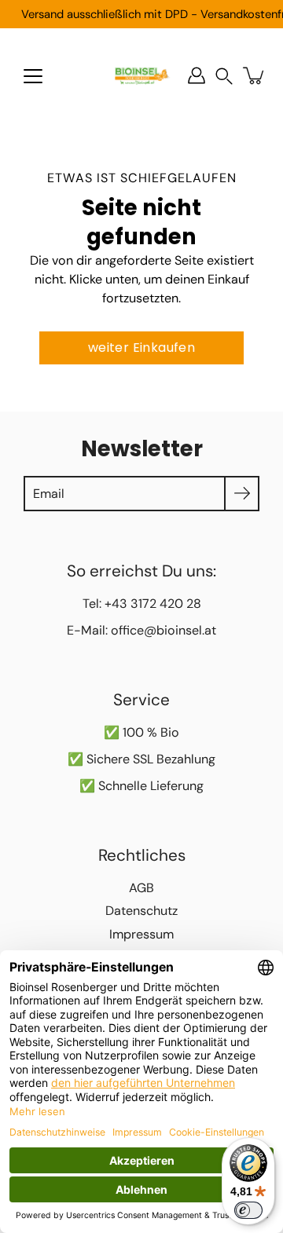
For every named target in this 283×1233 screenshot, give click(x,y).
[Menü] (33, 76)
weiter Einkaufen (141, 347)
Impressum (141, 934)
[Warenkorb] (254, 75)
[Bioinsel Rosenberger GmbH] (141, 75)
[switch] (248, 1210)
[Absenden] (241, 493)
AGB (141, 888)
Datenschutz (141, 910)
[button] (224, 76)
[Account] (196, 75)
